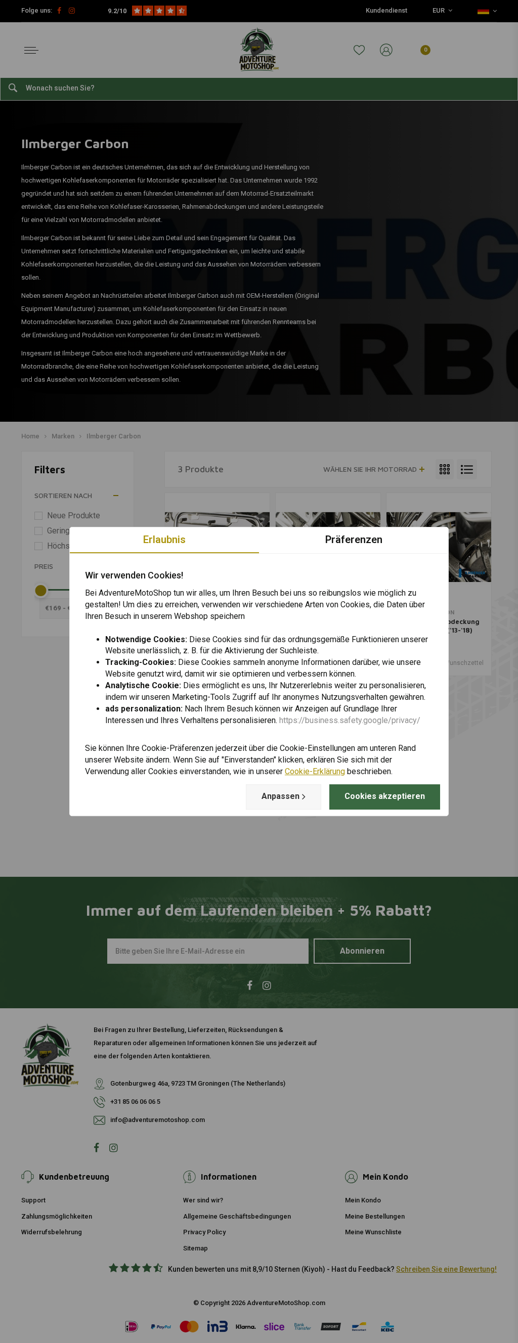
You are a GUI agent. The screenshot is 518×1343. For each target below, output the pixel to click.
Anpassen (280, 796)
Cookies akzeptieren (384, 796)
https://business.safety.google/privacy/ (349, 720)
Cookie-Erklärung (315, 771)
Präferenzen (353, 539)
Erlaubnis (164, 539)
